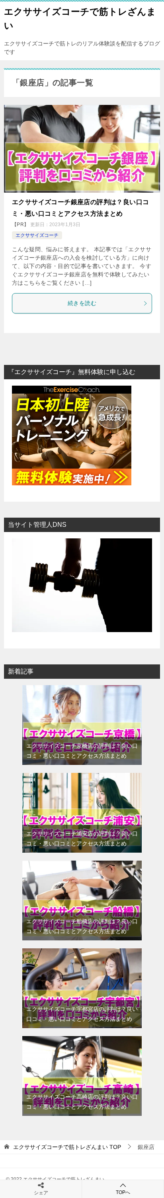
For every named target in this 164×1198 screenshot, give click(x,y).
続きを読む (82, 303)
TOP (67, 1147)
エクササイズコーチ (37, 235)
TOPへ (123, 1192)
